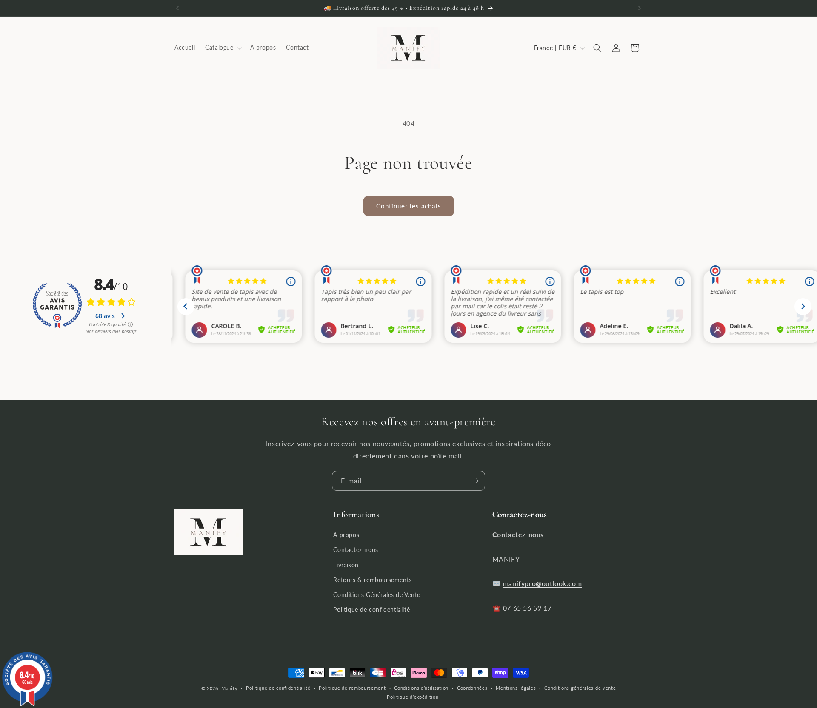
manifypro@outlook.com (542, 583)
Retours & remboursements (372, 579)
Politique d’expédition (412, 696)
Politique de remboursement (352, 688)
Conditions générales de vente (580, 688)
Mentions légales (516, 688)
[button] (222, 48)
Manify (229, 688)
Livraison (345, 565)
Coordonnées (472, 688)
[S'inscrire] (475, 481)
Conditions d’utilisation (421, 688)
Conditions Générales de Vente (376, 594)
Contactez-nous (355, 549)
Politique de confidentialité (371, 609)
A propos (346, 534)
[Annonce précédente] (177, 8)
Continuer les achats (408, 206)
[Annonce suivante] (639, 8)
